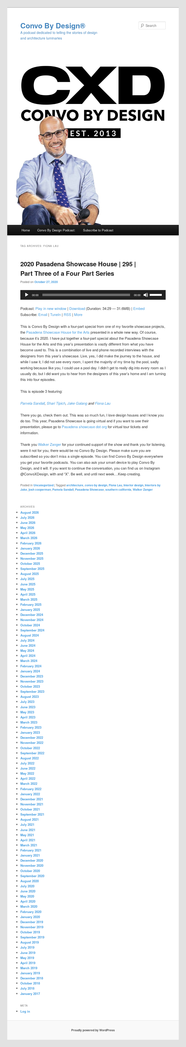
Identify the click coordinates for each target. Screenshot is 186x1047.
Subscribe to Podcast (98, 230)
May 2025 (27, 589)
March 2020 (28, 906)
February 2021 (30, 850)
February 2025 (30, 604)
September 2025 (32, 568)
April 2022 (27, 778)
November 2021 (31, 804)
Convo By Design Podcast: (56, 230)
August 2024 (29, 635)
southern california (118, 489)
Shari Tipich (56, 403)
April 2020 (27, 901)
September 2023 (32, 691)
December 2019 (31, 922)
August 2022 (29, 758)
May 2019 (27, 957)
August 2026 (29, 512)
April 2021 (27, 840)
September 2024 (32, 630)
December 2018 (31, 978)
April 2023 (27, 717)
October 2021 (30, 809)
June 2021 (27, 829)
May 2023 (27, 712)
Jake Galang (77, 403)
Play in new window (50, 308)
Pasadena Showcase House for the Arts (58, 332)
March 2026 (28, 537)
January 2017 (30, 993)
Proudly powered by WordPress (93, 1030)
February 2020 (30, 911)
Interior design (133, 485)
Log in (25, 1011)
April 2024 (27, 655)
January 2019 (30, 973)
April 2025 (27, 594)
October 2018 (30, 983)
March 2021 (28, 845)
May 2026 (27, 527)
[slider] (156, 294)
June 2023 (27, 707)
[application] (93, 295)
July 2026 (27, 517)
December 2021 (31, 799)
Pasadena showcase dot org (84, 426)
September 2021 (32, 814)
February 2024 (30, 666)
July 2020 (27, 886)
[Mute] (145, 294)
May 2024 (27, 650)
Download (77, 308)
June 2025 (27, 584)
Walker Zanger (49, 444)
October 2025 (30, 563)
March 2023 (28, 722)
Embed (139, 308)
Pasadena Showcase (89, 489)
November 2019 (31, 927)
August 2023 (29, 696)
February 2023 (30, 727)
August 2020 (29, 881)
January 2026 (30, 548)
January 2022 (30, 794)
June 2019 (27, 952)
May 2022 (27, 773)
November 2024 (31, 619)
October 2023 (30, 686)
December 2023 (31, 676)
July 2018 (27, 988)
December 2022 (31, 737)
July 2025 (27, 578)
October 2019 (30, 932)
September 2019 (32, 937)
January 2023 (30, 732)
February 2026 (30, 543)
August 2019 (29, 942)
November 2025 (31, 558)
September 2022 (32, 753)
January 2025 (30, 609)
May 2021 (27, 835)
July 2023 (27, 701)
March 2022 (28, 783)
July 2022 (27, 763)
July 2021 (27, 824)
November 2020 (31, 865)
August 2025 (29, 573)
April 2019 (27, 962)
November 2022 (31, 742)
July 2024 (27, 640)
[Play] (26, 294)
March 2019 (28, 968)
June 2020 (27, 891)
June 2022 (27, 768)
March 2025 (28, 599)
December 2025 (31, 553)
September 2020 (32, 876)
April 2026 (27, 532)
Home (26, 230)
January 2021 (30, 855)
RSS (67, 314)
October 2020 (30, 870)
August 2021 (29, 819)
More (78, 314)
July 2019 (27, 947)
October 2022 (30, 748)
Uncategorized (43, 485)
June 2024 (27, 645)
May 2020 (27, 896)
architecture (74, 485)
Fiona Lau (102, 403)
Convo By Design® (52, 25)
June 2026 (27, 522)
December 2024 (31, 614)
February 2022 (30, 789)
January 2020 (30, 916)
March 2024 (28, 660)
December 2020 (31, 860)
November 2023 (31, 681)
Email (42, 314)
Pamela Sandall (32, 403)
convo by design (96, 485)
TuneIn (55, 314)
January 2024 (30, 671)
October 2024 (30, 625)
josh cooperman (40, 489)
